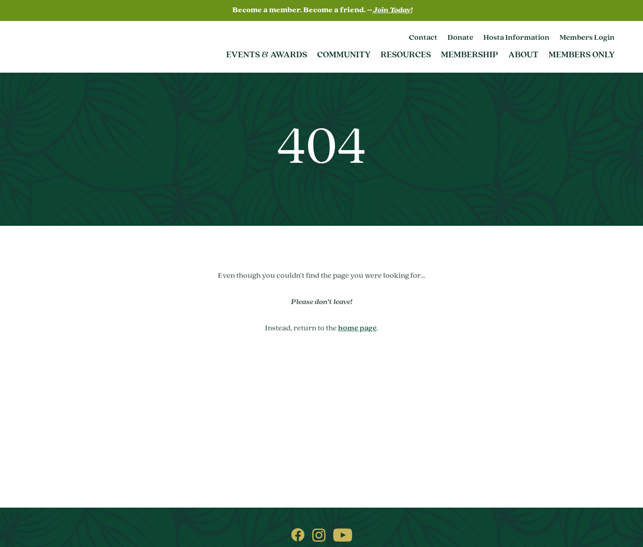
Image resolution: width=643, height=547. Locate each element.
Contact (423, 38)
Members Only (582, 55)
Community (343, 55)
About (523, 55)
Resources (406, 55)
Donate (460, 38)
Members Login (587, 38)
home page (357, 329)
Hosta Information (516, 38)
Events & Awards (266, 55)
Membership (469, 55)
